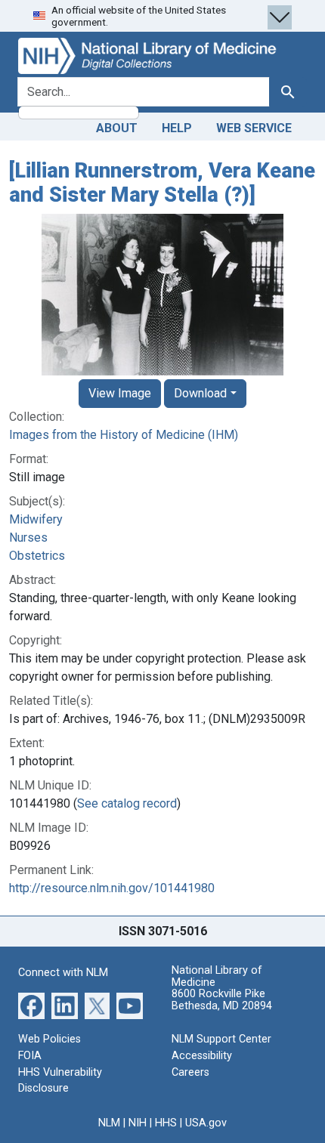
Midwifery (36, 519)
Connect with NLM (63, 972)
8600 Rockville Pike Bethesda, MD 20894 (222, 999)
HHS (166, 1123)
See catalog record (127, 803)
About (117, 128)
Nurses (28, 537)
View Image (119, 393)
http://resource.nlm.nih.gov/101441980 (112, 888)
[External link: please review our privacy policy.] (31, 1005)
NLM (109, 1123)
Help (177, 128)
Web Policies (49, 1039)
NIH (137, 1123)
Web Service (254, 128)
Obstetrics (37, 555)
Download (200, 393)
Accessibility (202, 1055)
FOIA (30, 1055)
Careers (190, 1072)
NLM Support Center (221, 1039)
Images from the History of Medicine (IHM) (123, 435)
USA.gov (206, 1123)
